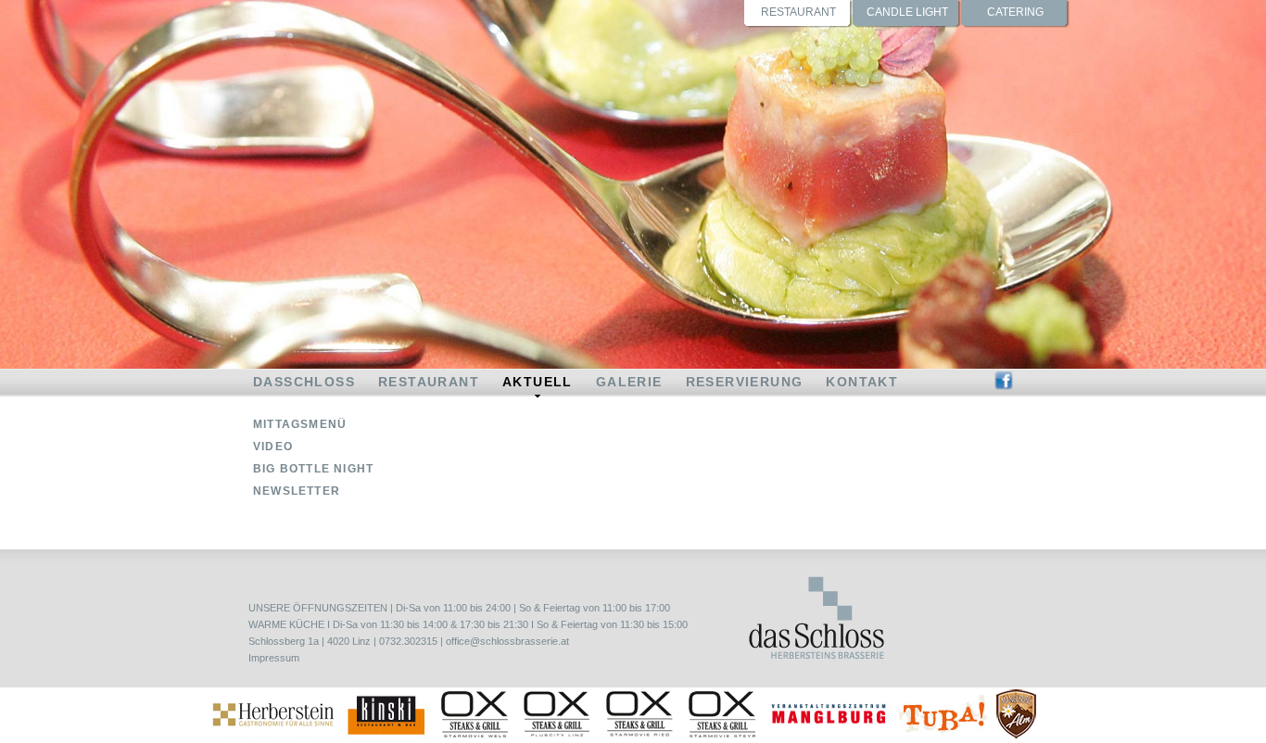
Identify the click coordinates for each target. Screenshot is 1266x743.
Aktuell (537, 381)
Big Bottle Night (313, 468)
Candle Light (907, 12)
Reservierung (745, 381)
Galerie (629, 381)
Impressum (273, 657)
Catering (1015, 12)
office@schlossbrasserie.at (507, 641)
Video (273, 446)
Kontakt (862, 381)
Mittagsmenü (300, 424)
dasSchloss (304, 381)
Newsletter (296, 491)
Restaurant (798, 12)
